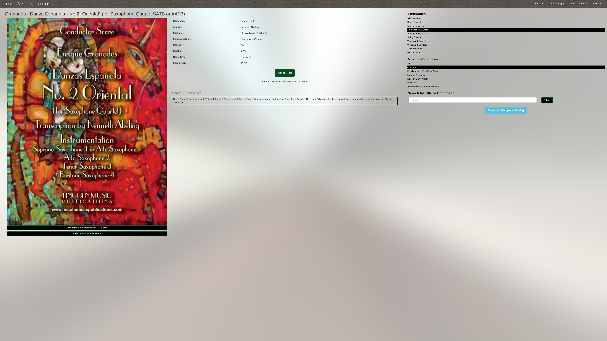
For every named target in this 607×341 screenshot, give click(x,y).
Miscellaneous (414, 52)
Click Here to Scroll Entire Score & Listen (87, 227)
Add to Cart (284, 73)
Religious (412, 82)
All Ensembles (414, 18)
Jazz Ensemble (415, 48)
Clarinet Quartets (415, 26)
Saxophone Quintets (417, 33)
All (408, 63)
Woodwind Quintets (417, 45)
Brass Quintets (414, 22)
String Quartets (415, 37)
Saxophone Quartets (417, 29)
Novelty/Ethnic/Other (417, 79)
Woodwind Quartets (417, 41)
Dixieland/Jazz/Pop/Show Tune (422, 71)
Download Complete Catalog (506, 110)
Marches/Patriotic (416, 75)
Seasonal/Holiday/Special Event (423, 86)
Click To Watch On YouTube (87, 233)
